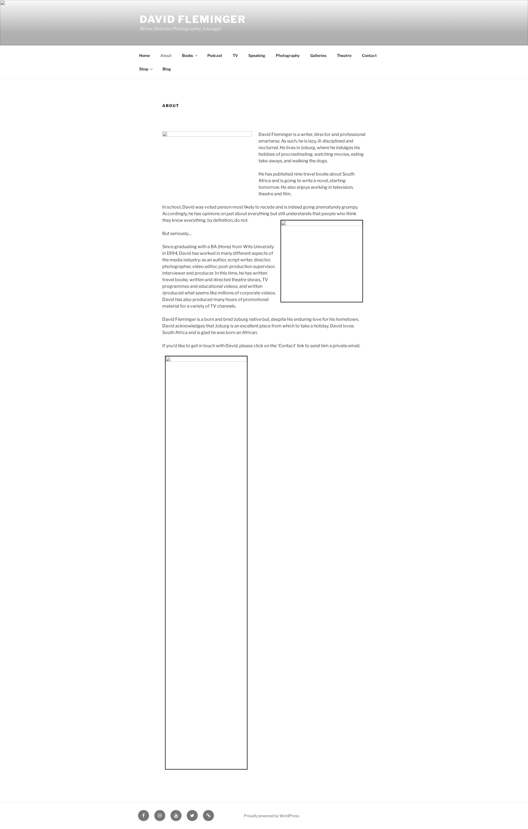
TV (235, 55)
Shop (143, 69)
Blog (167, 69)
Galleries (318, 55)
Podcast (214, 55)
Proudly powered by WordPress (271, 815)
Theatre (344, 55)
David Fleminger (193, 19)
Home (144, 55)
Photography (288, 55)
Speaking (256, 55)
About (166, 55)
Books (187, 55)
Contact (369, 55)
